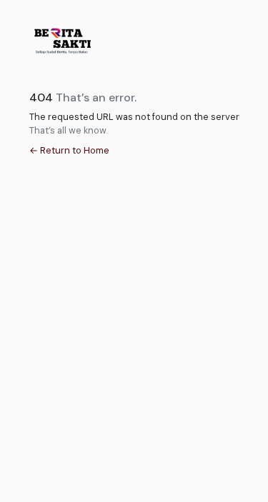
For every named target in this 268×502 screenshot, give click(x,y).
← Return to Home (69, 150)
